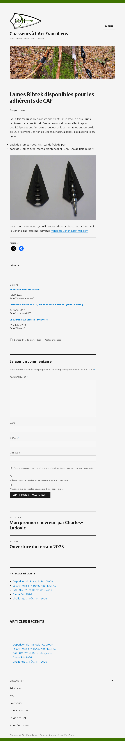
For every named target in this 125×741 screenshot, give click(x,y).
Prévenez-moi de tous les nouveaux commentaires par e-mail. (40, 480)
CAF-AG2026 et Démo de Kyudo (32, 590)
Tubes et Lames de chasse (24, 289)
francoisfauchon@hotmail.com (69, 230)
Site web (15, 452)
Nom (13, 423)
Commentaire (19, 377)
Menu (109, 26)
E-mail (14, 438)
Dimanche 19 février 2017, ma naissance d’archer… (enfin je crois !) (46, 304)
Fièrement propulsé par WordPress (56, 735)
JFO (12, 695)
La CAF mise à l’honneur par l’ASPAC (34, 585)
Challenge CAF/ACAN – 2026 (30, 598)
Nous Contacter (19, 725)
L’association (17, 680)
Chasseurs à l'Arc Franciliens (39, 33)
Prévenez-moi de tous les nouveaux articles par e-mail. (36, 489)
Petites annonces (53, 340)
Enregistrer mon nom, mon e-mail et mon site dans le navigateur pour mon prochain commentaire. (54, 468)
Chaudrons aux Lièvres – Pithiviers (29, 319)
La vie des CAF (18, 718)
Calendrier (16, 703)
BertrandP (19, 340)
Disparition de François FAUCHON (33, 581)
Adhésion (15, 688)
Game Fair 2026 (22, 594)
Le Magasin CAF (19, 710)
